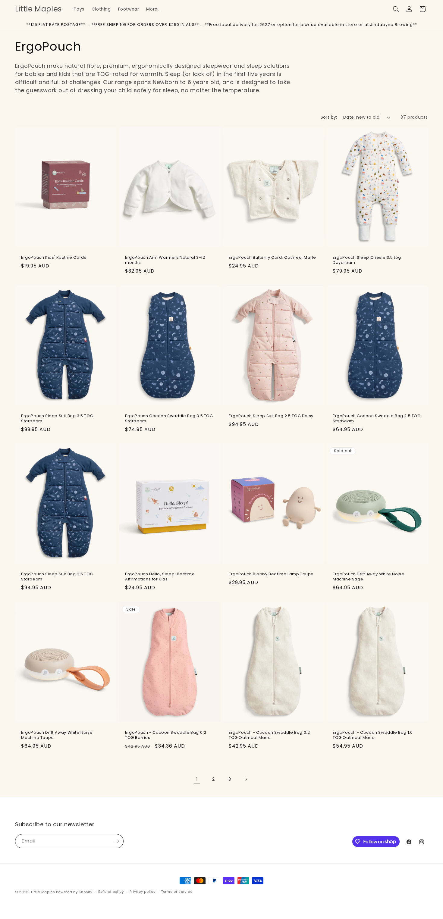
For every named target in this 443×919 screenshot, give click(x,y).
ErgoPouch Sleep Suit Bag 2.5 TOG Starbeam (57, 577)
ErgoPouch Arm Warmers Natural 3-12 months (165, 260)
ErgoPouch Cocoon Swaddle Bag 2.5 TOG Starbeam (377, 418)
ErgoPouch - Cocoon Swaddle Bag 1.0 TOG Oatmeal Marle (373, 735)
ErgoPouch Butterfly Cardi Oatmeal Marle (272, 257)
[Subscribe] (116, 841)
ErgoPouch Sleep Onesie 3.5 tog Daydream (367, 260)
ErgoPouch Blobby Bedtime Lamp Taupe (271, 574)
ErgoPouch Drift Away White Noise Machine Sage (368, 577)
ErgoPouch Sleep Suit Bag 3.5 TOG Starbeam (57, 418)
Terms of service (176, 891)
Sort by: (329, 117)
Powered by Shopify (74, 891)
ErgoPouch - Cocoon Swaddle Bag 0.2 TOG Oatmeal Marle (269, 735)
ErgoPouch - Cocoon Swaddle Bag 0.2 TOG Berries (165, 735)
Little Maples (43, 891)
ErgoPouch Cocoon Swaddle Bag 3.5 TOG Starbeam (169, 418)
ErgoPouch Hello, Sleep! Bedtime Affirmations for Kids (160, 577)
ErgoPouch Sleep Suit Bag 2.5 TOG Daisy (271, 415)
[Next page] (246, 779)
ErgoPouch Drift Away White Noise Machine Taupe (57, 735)
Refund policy (111, 891)
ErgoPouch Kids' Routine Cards (53, 257)
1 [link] (197, 779)
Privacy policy (143, 891)
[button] (396, 9)
